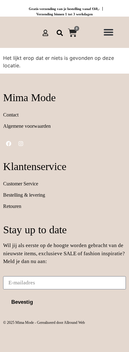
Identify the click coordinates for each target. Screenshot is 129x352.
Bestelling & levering (24, 195)
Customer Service (20, 183)
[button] (108, 32)
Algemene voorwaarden (27, 126)
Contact (10, 114)
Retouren (12, 206)
